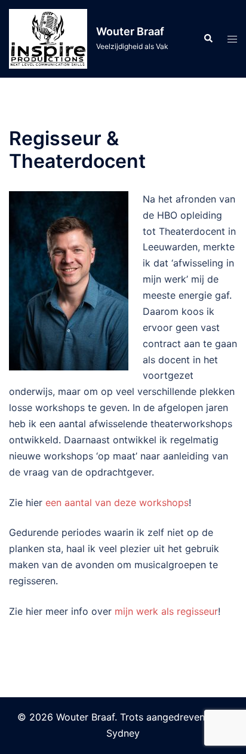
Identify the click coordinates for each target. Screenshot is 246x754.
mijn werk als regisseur (166, 611)
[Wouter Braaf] (48, 39)
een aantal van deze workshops (117, 502)
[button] (208, 39)
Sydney (123, 733)
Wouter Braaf (130, 31)
